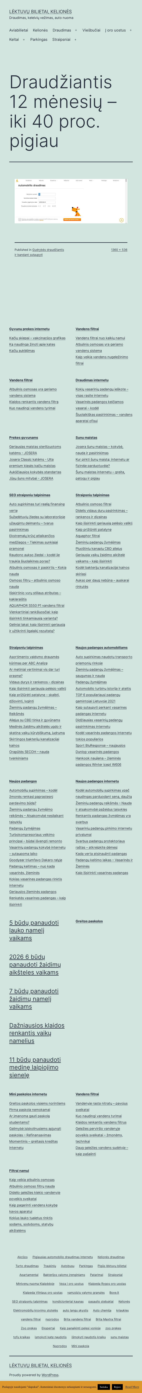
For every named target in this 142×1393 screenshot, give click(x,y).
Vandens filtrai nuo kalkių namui (100, 338)
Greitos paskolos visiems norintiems (37, 1103)
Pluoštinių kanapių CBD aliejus (99, 549)
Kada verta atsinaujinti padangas (101, 854)
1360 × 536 (119, 250)
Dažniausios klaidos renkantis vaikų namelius (37, 1033)
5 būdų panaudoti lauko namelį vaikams (34, 930)
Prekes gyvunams (23, 437)
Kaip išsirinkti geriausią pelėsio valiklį (104, 523)
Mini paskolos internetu (28, 1094)
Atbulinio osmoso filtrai (93, 504)
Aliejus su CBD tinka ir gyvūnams (34, 720)
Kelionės (40, 30)
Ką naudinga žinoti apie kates (32, 344)
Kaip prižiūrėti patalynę (93, 529)
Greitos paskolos (89, 921)
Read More (132, 1386)
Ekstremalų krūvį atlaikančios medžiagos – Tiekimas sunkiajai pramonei (33, 542)
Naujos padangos (23, 781)
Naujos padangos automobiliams (102, 648)
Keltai (14, 39)
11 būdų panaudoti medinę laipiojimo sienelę (35, 1067)
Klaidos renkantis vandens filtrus (101, 1122)
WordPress (50, 1375)
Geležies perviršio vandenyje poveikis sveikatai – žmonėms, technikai (99, 1135)
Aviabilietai (18, 30)
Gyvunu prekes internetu (29, 329)
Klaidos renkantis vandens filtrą (33, 402)
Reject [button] (117, 1387)
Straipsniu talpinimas (92, 495)
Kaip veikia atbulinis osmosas (32, 1180)
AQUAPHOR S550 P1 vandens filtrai (36, 605)
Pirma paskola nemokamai (29, 1110)
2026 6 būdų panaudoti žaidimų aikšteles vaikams (35, 964)
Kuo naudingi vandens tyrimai (32, 408)
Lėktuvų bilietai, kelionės (40, 11)
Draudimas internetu (92, 380)
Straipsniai (61, 39)
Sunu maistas (86, 437)
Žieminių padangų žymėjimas (98, 542)
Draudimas (62, 30)
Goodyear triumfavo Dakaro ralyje (35, 860)
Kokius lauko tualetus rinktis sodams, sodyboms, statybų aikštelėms (31, 1224)
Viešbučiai (91, 30)
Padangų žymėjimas (91, 682)
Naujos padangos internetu (97, 781)
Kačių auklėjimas (22, 351)
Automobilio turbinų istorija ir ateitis (103, 688)
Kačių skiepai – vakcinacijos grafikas (37, 338)
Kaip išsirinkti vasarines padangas (102, 873)
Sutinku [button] (104, 1387)
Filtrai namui (19, 1171)
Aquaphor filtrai (88, 536)
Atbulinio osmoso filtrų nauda (32, 1186)
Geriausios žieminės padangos (32, 892)
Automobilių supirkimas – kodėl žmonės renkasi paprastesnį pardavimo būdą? (33, 796)
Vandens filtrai (87, 329)
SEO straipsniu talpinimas (29, 495)
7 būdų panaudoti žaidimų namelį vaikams (34, 998)
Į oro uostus (115, 30)
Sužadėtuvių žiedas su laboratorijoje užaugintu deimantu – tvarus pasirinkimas (37, 523)
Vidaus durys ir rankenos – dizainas (36, 682)
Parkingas (38, 39)
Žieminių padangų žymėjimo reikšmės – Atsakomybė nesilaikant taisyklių (36, 815)
